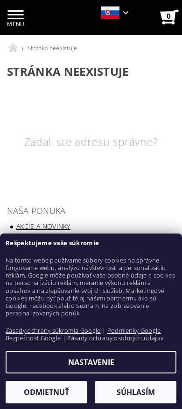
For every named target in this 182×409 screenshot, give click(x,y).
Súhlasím (136, 392)
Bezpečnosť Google (33, 338)
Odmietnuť (46, 392)
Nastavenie (91, 362)
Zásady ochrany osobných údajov (115, 338)
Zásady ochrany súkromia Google (53, 330)
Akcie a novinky (43, 226)
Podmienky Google (134, 330)
